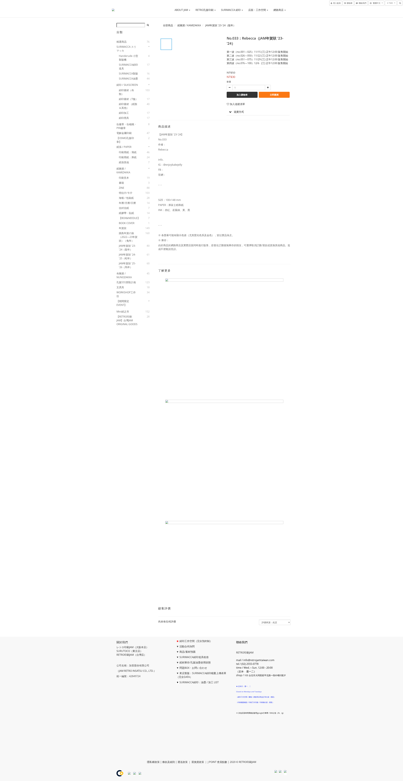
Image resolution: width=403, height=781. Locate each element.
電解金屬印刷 (124, 133)
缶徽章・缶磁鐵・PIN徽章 (126, 126)
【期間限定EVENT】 (122, 303)
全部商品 (168, 25)
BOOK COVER (126, 223)
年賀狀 (122, 228)
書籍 (121, 183)
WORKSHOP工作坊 (126, 294)
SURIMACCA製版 (128, 73)
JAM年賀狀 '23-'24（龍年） (127, 247)
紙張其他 (124, 162)
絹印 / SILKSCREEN (127, 85)
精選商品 (121, 41)
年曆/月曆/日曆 (127, 203)
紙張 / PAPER (123, 147)
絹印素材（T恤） (128, 99)
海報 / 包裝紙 (126, 198)
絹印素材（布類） (126, 92)
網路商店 (278, 10)
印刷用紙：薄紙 (127, 152)
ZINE (121, 188)
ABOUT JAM (182, 10)
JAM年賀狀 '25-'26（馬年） (127, 265)
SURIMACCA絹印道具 (128, 66)
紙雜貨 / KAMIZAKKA (123, 170)
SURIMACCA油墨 (128, 78)
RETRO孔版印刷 (205, 10)
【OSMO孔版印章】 (125, 140)
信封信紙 (124, 208)
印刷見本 (124, 177)
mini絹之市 (122, 311)
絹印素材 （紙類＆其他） (128, 106)
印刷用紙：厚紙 (127, 157)
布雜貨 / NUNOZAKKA (124, 275)
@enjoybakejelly (172, 164)
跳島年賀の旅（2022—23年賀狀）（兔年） (128, 236)
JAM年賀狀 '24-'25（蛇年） (127, 256)
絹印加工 (124, 113)
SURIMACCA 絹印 (231, 10)
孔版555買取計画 (126, 282)
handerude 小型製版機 (128, 57)
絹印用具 (124, 118)
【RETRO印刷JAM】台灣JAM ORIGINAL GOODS (126, 320)
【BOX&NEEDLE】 (129, 218)
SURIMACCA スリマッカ (126, 48)
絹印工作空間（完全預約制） (195, 641)
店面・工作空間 (257, 10)
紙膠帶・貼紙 (126, 213)
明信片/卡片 (125, 193)
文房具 (120, 287)
